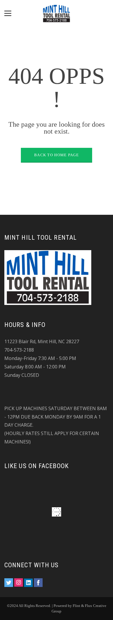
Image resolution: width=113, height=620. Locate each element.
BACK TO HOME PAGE (56, 155)
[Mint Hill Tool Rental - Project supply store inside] (56, 13)
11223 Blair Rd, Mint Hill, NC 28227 (41, 341)
